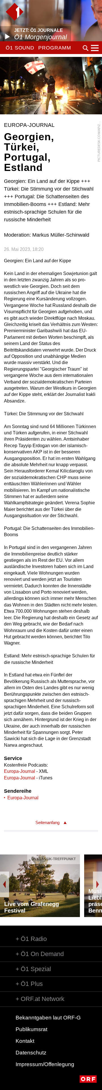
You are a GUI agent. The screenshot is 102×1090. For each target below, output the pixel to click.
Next (97, 884)
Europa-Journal (19, 771)
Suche (85, 48)
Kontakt (25, 1041)
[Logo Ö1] (15, 12)
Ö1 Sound (20, 48)
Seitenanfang (47, 822)
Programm (54, 48)
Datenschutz (31, 1053)
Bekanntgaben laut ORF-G (48, 1018)
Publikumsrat (31, 1029)
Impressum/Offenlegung (45, 1064)
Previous (4, 884)
